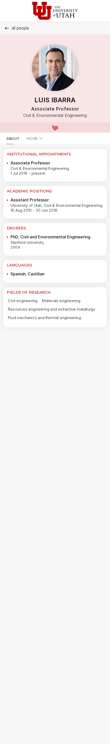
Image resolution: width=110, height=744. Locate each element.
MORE (32, 138)
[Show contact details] (55, 127)
